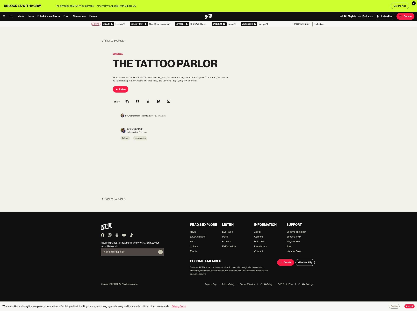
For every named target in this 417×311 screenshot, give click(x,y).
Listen (122, 89)
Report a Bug (210, 284)
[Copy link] (127, 102)
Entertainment (197, 236)
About (257, 231)
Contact (258, 251)
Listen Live (386, 16)
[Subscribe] (160, 252)
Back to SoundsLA (115, 40)
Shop (289, 246)
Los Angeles (140, 138)
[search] (12, 16)
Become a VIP (294, 236)
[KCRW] (106, 229)
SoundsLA (118, 54)
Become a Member (296, 231)
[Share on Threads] (148, 102)
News (31, 16)
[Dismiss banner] (414, 3)
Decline (394, 306)
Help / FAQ (259, 241)
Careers (258, 236)
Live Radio (227, 231)
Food (66, 16)
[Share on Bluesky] (158, 102)
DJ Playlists (350, 16)
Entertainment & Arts (48, 16)
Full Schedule (229, 246)
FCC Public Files (284, 284)
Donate (408, 16)
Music (21, 16)
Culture (125, 138)
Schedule (319, 24)
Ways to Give (293, 241)
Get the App (400, 5)
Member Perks (294, 251)
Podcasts (367, 16)
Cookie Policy (264, 284)
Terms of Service (246, 284)
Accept (409, 306)
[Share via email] (168, 101)
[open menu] (4, 16)
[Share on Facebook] (137, 102)
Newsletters (79, 16)
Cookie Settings (305, 284)
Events (93, 16)
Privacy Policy (226, 284)
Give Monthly (305, 262)
